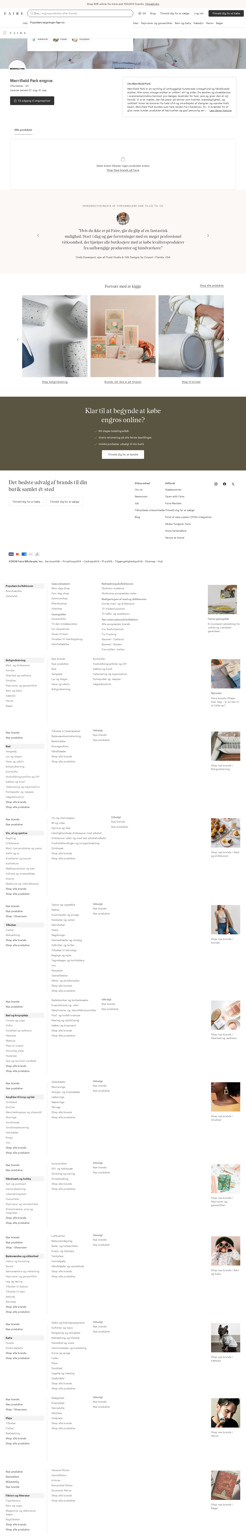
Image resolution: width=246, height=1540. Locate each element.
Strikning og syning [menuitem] (63, 1173)
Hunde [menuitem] (10, 1342)
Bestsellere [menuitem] (12, 1476)
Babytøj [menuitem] (10, 1296)
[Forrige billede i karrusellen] (38, 235)
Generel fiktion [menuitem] (60, 1470)
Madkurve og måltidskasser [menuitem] (22, 883)
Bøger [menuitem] (9, 705)
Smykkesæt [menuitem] (12, 1122)
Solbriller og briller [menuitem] (63, 945)
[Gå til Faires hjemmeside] (13, 13)
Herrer (210, 23)
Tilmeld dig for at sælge (174, 13)
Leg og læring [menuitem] (14, 1281)
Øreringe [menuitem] (11, 1117)
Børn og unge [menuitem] (14, 1505)
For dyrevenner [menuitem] (61, 628)
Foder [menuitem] (55, 1358)
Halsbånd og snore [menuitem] (63, 1342)
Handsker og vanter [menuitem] (63, 919)
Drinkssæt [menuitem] (57, 848)
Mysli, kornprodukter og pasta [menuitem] (24, 848)
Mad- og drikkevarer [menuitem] (18, 665)
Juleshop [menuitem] (57, 608)
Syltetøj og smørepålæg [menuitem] (20, 873)
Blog (153, 13)
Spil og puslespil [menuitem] (16, 1183)
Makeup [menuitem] (10, 1040)
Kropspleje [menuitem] (58, 1402)
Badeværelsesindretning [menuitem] (66, 736)
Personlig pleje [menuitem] (15, 1050)
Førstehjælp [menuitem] (59, 1261)
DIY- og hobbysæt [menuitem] (62, 1168)
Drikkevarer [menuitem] (12, 843)
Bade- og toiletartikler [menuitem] (65, 1245)
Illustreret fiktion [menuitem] (61, 1490)
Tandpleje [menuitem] (57, 1256)
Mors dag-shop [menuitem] (61, 588)
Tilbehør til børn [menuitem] (15, 1291)
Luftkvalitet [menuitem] (58, 1235)
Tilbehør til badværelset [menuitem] (66, 731)
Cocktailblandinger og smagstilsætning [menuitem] (76, 843)
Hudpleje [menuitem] (11, 1055)
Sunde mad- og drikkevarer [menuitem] (118, 603)
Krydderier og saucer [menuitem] (18, 858)
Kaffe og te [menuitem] (12, 853)
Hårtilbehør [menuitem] (58, 924)
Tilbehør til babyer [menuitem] (17, 1286)
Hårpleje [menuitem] (11, 1035)
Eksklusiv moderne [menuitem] (113, 588)
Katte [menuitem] (9, 1337)
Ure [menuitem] (54, 965)
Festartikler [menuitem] (12, 1198)
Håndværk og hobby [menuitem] (18, 1178)
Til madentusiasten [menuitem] (113, 608)
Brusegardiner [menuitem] (60, 746)
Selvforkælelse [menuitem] (60, 644)
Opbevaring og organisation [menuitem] (110, 673)
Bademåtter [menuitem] (59, 741)
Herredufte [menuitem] (58, 1407)
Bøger (219, 23)
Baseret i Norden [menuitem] (112, 644)
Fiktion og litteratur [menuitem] (18, 1495)
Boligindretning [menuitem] (15, 660)
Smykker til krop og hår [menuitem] (20, 1097)
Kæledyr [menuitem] (11, 695)
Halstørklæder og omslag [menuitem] (67, 940)
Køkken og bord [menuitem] (102, 668)
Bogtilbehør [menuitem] (13, 1519)
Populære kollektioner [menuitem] (19, 585)
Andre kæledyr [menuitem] (14, 1347)
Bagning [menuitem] (11, 838)
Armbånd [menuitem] (11, 1102)
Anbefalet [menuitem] (11, 596)
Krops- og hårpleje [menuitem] (63, 1251)
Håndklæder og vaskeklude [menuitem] (68, 1266)
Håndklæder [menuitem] (59, 751)
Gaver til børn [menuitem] (60, 633)
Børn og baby (183, 23)
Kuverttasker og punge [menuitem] (65, 914)
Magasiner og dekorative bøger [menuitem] (21, 1512)
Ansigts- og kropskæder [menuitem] (66, 1091)
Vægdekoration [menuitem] (102, 684)
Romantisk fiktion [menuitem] (62, 1485)
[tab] (23, 130)
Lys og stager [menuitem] (60, 679)
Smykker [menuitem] (11, 680)
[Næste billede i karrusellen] (208, 235)
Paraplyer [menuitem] (57, 970)
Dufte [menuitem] (9, 1025)
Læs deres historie (220, 110)
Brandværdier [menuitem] (14, 590)
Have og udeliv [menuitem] (61, 684)
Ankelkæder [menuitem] (59, 1081)
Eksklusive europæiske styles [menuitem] (119, 593)
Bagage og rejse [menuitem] (61, 955)
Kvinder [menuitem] (10, 670)
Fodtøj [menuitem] (10, 929)
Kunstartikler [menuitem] (59, 1163)
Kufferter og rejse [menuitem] (62, 1327)
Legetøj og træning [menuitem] (63, 1373)
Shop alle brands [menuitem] (16, 801)
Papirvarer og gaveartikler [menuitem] (21, 685)
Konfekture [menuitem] (12, 863)
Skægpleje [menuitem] (58, 1397)
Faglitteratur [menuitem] (13, 1500)
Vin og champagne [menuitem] (63, 817)
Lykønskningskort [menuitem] (16, 1193)
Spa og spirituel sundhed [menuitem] (21, 1060)
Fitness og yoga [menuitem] (15, 1020)
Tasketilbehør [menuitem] (60, 975)
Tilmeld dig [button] (152, 3)
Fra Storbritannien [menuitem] (113, 629)
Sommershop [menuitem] (60, 598)
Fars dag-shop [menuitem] (60, 593)
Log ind (198, 13)
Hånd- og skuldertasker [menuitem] (66, 980)
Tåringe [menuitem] (56, 1107)
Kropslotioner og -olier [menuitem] (65, 1005)
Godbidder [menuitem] (58, 1378)
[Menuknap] (4, 32)
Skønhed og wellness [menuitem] (18, 675)
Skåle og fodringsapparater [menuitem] (68, 1322)
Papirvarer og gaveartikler (156, 23)
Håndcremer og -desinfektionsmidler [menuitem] (74, 1010)
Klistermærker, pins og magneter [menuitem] (19, 1211)
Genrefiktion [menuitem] (59, 1475)
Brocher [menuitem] (10, 1107)
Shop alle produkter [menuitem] (18, 807)
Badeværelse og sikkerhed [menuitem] (22, 1256)
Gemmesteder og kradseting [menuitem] (69, 1347)
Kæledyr (198, 23)
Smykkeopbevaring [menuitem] (17, 1127)
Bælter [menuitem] (55, 909)
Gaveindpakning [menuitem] (16, 1188)
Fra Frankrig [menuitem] (109, 634)
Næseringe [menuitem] (58, 1102)
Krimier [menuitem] (56, 1480)
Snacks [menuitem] (10, 878)
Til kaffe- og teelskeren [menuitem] (116, 613)
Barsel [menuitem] (9, 1266)
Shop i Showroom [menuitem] (16, 916)
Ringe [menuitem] (9, 1137)
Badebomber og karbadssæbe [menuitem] (70, 1000)
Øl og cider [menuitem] (58, 822)
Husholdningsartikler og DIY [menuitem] (110, 663)
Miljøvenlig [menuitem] (12, 1481)
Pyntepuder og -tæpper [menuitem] (107, 679)
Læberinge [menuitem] (58, 1097)
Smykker (133, 23)
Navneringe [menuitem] (58, 1086)
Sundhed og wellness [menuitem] (19, 1030)
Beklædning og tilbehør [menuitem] (66, 1337)
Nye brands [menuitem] (58, 658)
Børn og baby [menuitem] (14, 690)
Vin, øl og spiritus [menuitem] (16, 833)
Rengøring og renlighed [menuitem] (66, 1332)
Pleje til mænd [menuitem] (14, 1045)
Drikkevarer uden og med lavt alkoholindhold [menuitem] (79, 838)
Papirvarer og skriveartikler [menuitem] (22, 1204)
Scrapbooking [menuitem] (60, 1178)
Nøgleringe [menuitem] (58, 935)
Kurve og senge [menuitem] (61, 1353)
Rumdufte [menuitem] (99, 658)
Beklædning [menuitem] (13, 935)
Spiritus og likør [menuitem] (61, 827)
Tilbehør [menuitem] (11, 924)
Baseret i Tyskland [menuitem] (113, 639)
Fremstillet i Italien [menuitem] (113, 649)
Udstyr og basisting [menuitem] (18, 1261)
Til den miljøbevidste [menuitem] (64, 623)
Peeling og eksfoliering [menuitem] (65, 1020)
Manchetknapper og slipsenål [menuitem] (24, 1112)
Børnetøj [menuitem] (11, 1301)
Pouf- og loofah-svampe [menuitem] (66, 1015)
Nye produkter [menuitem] (60, 663)
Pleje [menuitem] (54, 1363)
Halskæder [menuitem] (12, 1132)
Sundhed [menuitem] (57, 1368)
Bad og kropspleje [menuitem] (17, 1015)
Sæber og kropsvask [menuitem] (64, 1025)
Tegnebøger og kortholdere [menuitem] (68, 960)
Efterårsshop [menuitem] (59, 603)
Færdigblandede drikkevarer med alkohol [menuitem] (77, 833)
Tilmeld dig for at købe (226, 13)
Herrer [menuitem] (9, 700)
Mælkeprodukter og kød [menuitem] (20, 868)
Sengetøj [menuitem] (57, 673)
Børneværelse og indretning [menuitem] (22, 1271)
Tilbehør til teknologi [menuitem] (64, 950)
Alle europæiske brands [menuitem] (116, 624)
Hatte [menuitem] (55, 929)
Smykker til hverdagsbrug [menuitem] (67, 639)
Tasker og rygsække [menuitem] (63, 904)
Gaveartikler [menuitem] (59, 618)
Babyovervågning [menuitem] (62, 1240)
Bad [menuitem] (54, 668)
